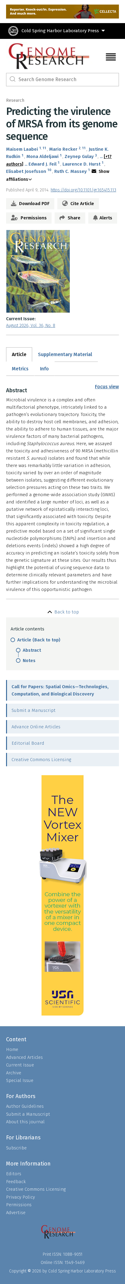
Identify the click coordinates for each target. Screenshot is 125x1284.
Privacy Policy (20, 1197)
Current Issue (20, 1065)
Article (19, 354)
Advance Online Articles (36, 727)
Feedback (16, 1181)
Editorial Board (28, 743)
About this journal (25, 1121)
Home (12, 1049)
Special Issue (19, 1080)
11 (44, 148)
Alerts (106, 218)
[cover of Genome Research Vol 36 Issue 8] (62, 271)
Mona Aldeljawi (42, 156)
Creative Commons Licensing (41, 759)
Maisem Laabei (22, 149)
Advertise (15, 1212)
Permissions (33, 218)
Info (44, 369)
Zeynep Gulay (79, 156)
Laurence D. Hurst (81, 164)
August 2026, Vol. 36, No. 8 (30, 325)
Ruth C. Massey (70, 171)
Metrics (20, 369)
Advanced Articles (24, 1057)
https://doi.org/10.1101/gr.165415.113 (83, 190)
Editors (13, 1173)
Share (73, 218)
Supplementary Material (65, 354)
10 (49, 170)
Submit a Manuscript (34, 710)
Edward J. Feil (42, 164)
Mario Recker (63, 149)
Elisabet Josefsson (26, 171)
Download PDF (33, 203)
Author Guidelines (25, 1106)
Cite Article (81, 203)
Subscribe (16, 1148)
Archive (13, 1073)
